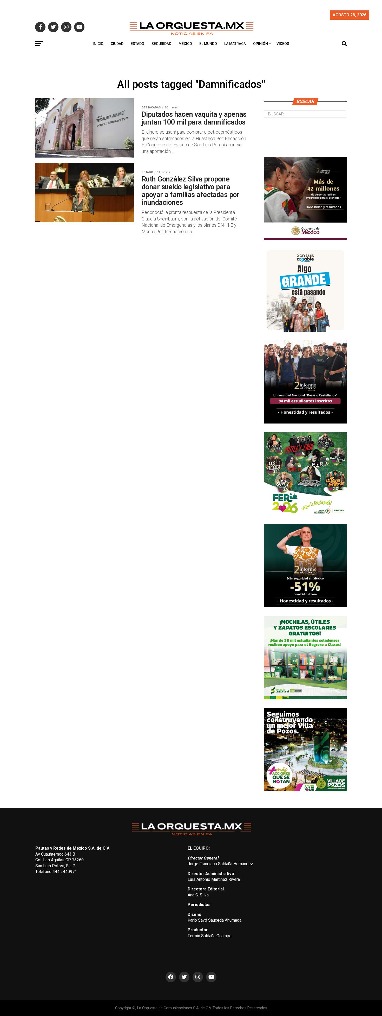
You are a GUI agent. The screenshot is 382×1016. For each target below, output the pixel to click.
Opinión (260, 44)
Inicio (98, 44)
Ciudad (117, 44)
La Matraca (235, 44)
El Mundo (208, 44)
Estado (137, 44)
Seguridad (161, 44)
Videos (282, 44)
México (185, 44)
